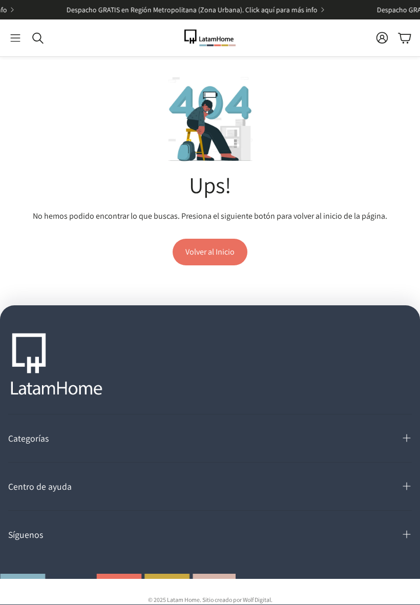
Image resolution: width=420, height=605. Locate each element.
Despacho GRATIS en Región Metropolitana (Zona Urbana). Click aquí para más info (187, 9)
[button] (15, 38)
